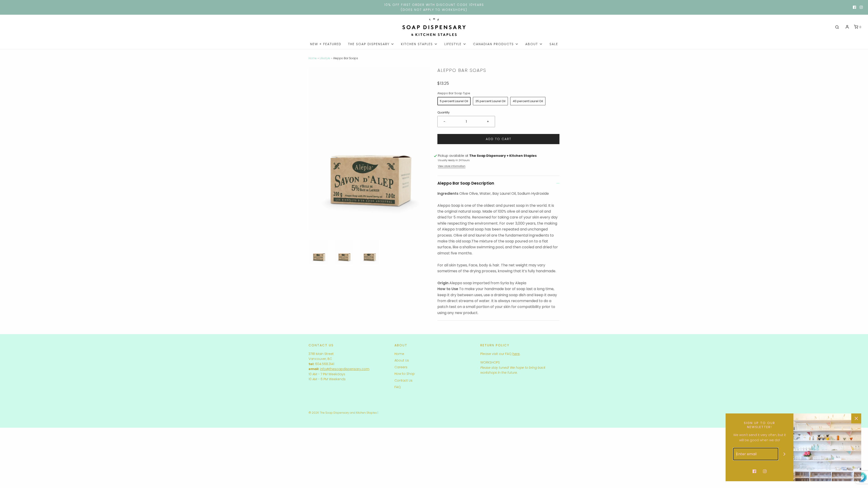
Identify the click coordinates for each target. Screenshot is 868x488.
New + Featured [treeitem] (325, 44)
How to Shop (404, 373)
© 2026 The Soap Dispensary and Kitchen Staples (343, 413)
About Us (401, 360)
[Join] (784, 454)
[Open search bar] (837, 27)
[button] (319, 252)
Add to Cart (498, 139)
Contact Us (403, 380)
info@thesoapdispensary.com (344, 369)
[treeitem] (371, 44)
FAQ (397, 387)
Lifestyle (325, 58)
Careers (400, 367)
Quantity (443, 112)
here (516, 354)
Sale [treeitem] (554, 44)
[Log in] (847, 27)
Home (313, 58)
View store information (451, 166)
